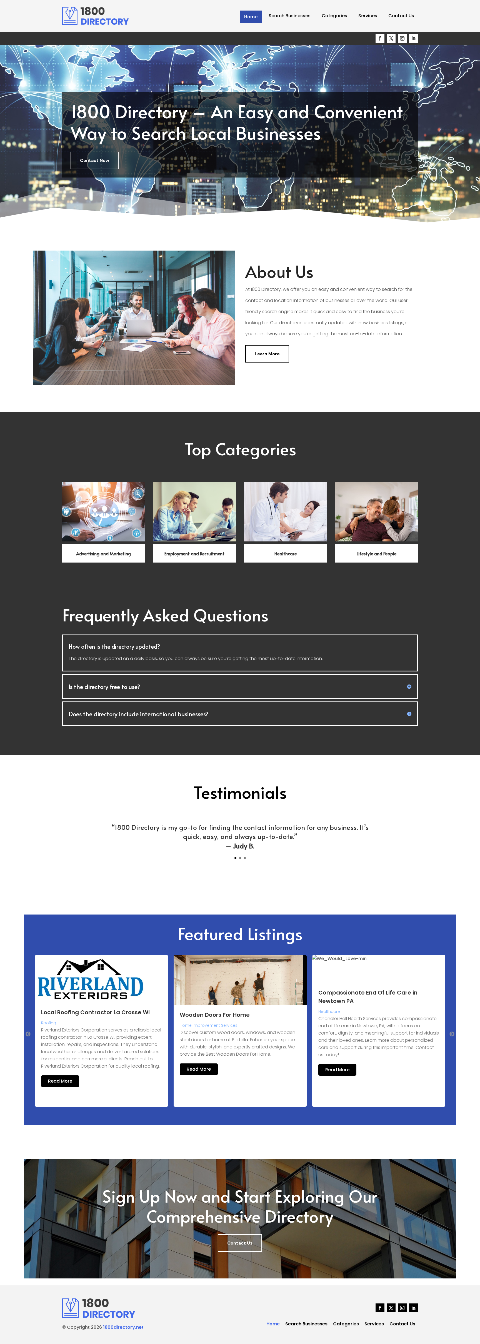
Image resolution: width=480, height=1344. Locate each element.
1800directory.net (123, 1327)
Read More (60, 1069)
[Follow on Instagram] (402, 38)
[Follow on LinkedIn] (413, 38)
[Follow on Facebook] (380, 38)
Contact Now (94, 160)
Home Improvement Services (70, 1025)
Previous (28, 1034)
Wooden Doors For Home (76, 1015)
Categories (334, 16)
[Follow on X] (391, 38)
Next (452, 1034)
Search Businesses (290, 16)
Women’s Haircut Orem (351, 1015)
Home (251, 17)
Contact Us (401, 16)
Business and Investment (343, 1025)
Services (367, 16)
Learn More (267, 354)
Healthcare (190, 1011)
